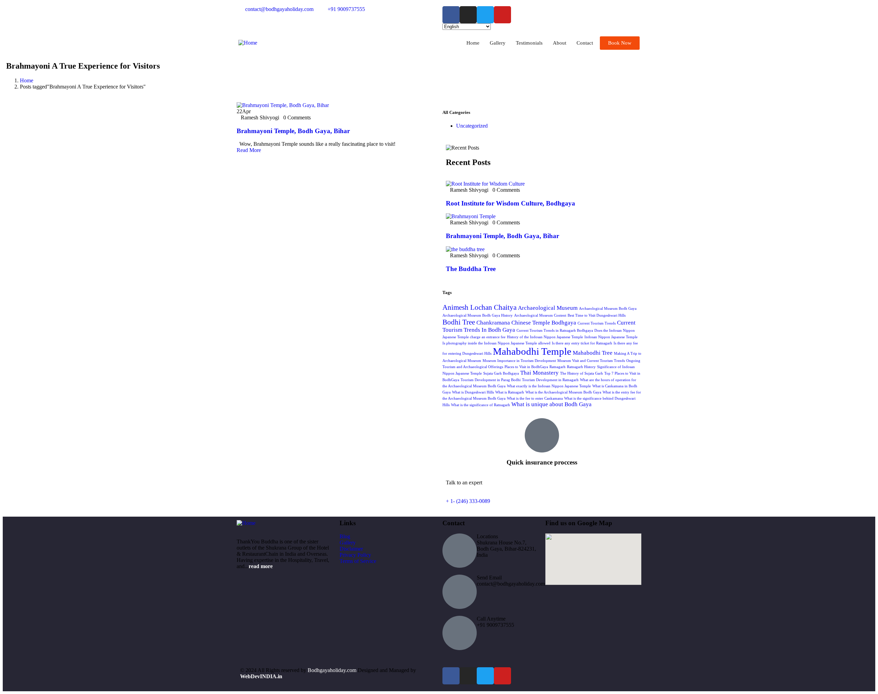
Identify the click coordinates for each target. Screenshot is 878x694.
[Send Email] (459, 592)
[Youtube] (502, 14)
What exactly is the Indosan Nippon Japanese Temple (549, 386)
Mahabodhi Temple (532, 351)
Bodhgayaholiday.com (333, 670)
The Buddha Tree (471, 268)
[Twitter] (485, 14)
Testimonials (529, 43)
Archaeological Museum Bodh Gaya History (477, 315)
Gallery (498, 43)
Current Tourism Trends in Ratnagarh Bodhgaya (555, 330)
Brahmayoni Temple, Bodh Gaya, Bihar (293, 130)
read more (261, 566)
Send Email (489, 577)
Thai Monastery (539, 372)
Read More (249, 150)
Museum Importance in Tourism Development (519, 361)
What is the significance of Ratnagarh (480, 405)
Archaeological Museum (548, 308)
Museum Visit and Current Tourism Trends (591, 361)
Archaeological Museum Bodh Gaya (608, 308)
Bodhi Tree (458, 322)
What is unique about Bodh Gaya (551, 404)
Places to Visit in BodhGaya (526, 367)
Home (472, 43)
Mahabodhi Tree (593, 353)
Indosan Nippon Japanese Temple (611, 337)
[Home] (247, 43)
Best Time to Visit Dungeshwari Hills (597, 315)
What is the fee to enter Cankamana (535, 398)
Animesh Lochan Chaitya (479, 307)
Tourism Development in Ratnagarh (550, 380)
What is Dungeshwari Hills (473, 392)
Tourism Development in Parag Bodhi (491, 380)
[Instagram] (468, 14)
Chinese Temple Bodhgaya (543, 322)
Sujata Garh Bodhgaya (501, 373)
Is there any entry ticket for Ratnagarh (582, 343)
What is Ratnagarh (509, 392)
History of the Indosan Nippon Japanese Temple (545, 337)
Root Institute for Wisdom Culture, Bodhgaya (510, 203)
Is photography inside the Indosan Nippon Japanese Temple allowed (496, 343)
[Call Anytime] (459, 633)
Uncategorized (472, 126)
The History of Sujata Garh (581, 373)
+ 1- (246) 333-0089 (468, 501)
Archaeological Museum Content (540, 315)
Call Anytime (491, 619)
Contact (585, 43)
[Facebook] (451, 14)
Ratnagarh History (581, 367)
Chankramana (493, 322)
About (559, 43)
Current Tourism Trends (597, 323)
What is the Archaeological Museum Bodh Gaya (563, 392)
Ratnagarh (557, 367)
